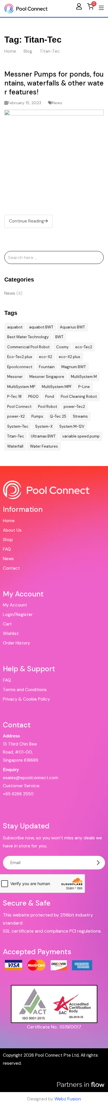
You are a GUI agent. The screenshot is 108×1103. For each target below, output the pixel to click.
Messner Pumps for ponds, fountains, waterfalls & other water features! (54, 83)
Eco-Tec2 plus (19, 356)
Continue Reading (26, 221)
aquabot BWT (41, 327)
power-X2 (16, 416)
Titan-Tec (15, 436)
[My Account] (78, 6)
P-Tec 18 (14, 396)
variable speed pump (81, 436)
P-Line (84, 386)
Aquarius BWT (72, 327)
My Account (15, 605)
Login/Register (18, 614)
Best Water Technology (28, 336)
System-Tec (18, 426)
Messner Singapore (46, 376)
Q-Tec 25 (58, 416)
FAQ (7, 549)
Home (9, 521)
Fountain (47, 366)
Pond (49, 396)
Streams (80, 416)
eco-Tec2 (83, 347)
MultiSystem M (84, 376)
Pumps (37, 416)
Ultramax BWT (43, 436)
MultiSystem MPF (57, 386)
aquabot (14, 327)
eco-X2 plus (69, 356)
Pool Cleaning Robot (79, 396)
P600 (33, 396)
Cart (7, 624)
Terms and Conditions (25, 690)
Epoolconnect (19, 366)
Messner (15, 376)
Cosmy (62, 347)
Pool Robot (47, 406)
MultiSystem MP (21, 386)
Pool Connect (19, 406)
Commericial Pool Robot (28, 347)
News (57, 102)
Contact (11, 568)
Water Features (44, 446)
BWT (59, 336)
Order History (16, 643)
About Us (12, 530)
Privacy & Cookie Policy (26, 699)
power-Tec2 (74, 406)
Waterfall (15, 446)
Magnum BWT (73, 366)
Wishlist (11, 633)
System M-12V (71, 426)
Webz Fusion (67, 1099)
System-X (44, 426)
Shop (8, 540)
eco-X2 (45, 356)
